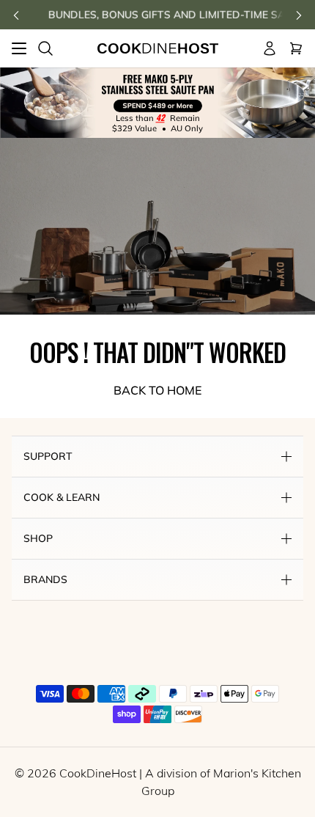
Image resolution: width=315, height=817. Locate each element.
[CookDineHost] (157, 48)
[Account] (269, 48)
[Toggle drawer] (19, 48)
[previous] (16, 15)
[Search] (45, 48)
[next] (299, 15)
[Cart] (296, 48)
